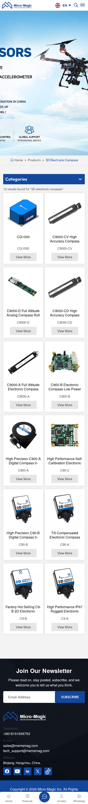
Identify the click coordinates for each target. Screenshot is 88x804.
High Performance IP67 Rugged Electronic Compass (64, 609)
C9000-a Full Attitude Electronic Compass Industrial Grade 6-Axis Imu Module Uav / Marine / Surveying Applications (23, 387)
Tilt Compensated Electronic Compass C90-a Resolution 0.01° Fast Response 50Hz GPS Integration (65, 535)
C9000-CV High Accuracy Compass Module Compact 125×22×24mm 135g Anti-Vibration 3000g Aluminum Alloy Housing (65, 239)
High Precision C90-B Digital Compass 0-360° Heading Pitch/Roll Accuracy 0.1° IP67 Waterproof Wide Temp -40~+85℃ (23, 535)
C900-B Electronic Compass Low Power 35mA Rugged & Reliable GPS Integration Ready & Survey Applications (64, 387)
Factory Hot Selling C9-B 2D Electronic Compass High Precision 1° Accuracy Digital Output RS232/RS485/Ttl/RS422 (23, 609)
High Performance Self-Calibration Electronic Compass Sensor (64, 461)
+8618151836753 (16, 733)
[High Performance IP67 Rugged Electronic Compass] (65, 583)
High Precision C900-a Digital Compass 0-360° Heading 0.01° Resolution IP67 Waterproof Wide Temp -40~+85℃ (23, 461)
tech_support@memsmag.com (26, 750)
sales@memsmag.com (20, 745)
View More (23, 257)
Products (34, 160)
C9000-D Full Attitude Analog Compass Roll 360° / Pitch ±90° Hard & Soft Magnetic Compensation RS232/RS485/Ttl (23, 313)
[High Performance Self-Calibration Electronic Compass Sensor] (65, 435)
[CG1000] (23, 213)
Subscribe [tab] (70, 697)
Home (18, 160)
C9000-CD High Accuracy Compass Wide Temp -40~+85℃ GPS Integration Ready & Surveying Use (64, 313)
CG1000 (23, 237)
